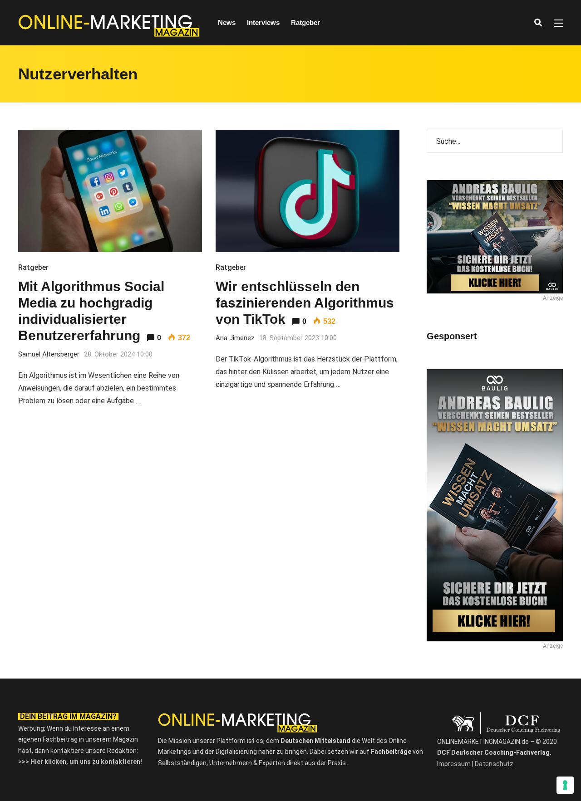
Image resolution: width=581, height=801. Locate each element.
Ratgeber (305, 22)
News (227, 22)
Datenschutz (494, 763)
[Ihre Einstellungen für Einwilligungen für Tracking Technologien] (565, 785)
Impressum (454, 763)
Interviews (263, 22)
